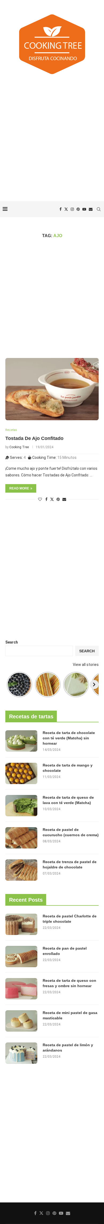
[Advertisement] (52, 139)
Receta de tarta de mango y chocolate (68, 768)
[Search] (98, 209)
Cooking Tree (19, 447)
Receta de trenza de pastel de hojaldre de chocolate (70, 864)
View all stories (86, 664)
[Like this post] (40, 499)
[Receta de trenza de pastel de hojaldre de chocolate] (21, 870)
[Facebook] (60, 209)
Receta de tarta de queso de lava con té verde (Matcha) (68, 800)
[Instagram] (72, 209)
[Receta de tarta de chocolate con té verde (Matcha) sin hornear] (21, 741)
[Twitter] (66, 209)
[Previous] (9, 684)
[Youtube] (84, 209)
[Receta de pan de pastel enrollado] (21, 956)
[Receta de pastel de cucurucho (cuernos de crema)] (21, 837)
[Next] (94, 684)
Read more (19, 488)
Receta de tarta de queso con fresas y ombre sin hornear (69, 983)
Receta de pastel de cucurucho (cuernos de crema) (71, 832)
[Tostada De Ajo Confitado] (52, 389)
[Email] (91, 209)
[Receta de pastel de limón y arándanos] (21, 1053)
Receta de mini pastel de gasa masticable (70, 1015)
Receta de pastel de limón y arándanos (68, 1047)
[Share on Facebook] (46, 499)
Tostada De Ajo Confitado (34, 438)
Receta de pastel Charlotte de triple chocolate (70, 919)
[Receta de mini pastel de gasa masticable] (21, 1021)
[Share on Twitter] (52, 499)
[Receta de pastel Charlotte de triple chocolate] (21, 924)
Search (11, 642)
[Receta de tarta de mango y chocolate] (21, 773)
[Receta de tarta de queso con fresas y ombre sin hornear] (21, 988)
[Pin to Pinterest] (58, 499)
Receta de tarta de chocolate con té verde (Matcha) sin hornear (69, 738)
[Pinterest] (78, 209)
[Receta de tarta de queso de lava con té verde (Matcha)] (21, 805)
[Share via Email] (64, 499)
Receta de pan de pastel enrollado (65, 951)
